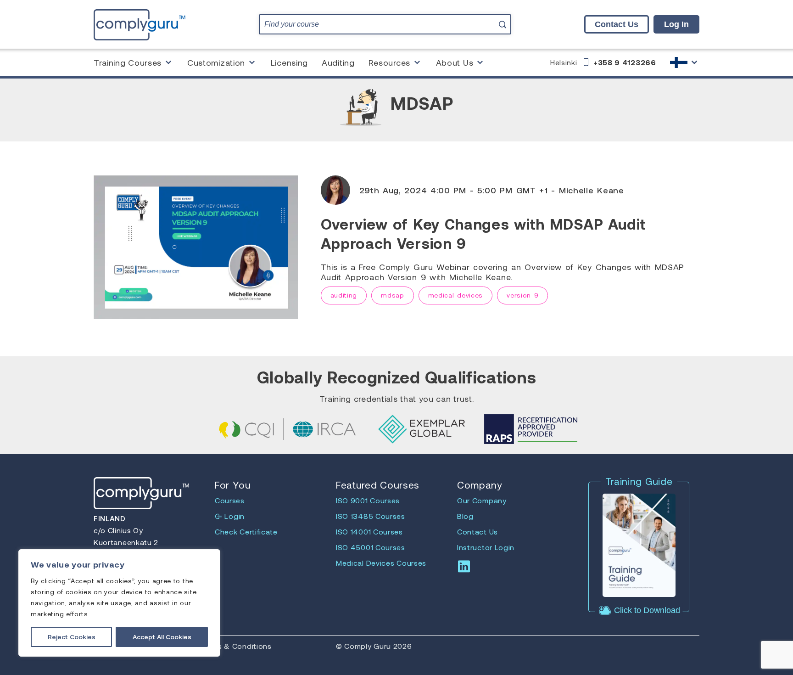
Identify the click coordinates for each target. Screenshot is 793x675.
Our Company (482, 500)
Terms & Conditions (236, 645)
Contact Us (616, 24)
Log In (676, 24)
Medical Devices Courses (381, 562)
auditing (343, 295)
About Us (455, 62)
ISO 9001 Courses (368, 500)
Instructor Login (485, 547)
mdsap (392, 295)
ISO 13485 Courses (370, 516)
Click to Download (646, 610)
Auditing (338, 62)
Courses (230, 500)
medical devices (455, 295)
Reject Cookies (71, 637)
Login (234, 516)
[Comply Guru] (684, 62)
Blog (465, 516)
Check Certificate (246, 531)
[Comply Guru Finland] (139, 24)
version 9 (522, 295)
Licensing (289, 62)
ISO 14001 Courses (369, 531)
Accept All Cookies (162, 637)
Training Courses (128, 62)
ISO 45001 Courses (370, 547)
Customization (216, 62)
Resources (389, 62)
